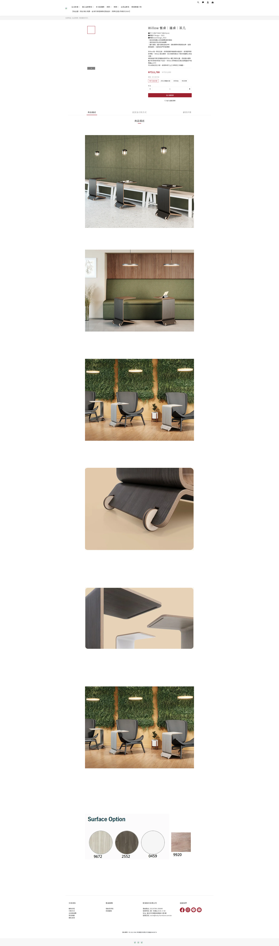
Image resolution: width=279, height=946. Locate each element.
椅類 (115, 7)
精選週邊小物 (136, 7)
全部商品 (68, 18)
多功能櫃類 (100, 7)
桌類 (108, 7)
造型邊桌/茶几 (83, 18)
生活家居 (74, 7)
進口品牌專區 (87, 7)
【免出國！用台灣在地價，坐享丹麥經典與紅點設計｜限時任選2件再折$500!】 (101, 11)
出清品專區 (125, 7)
